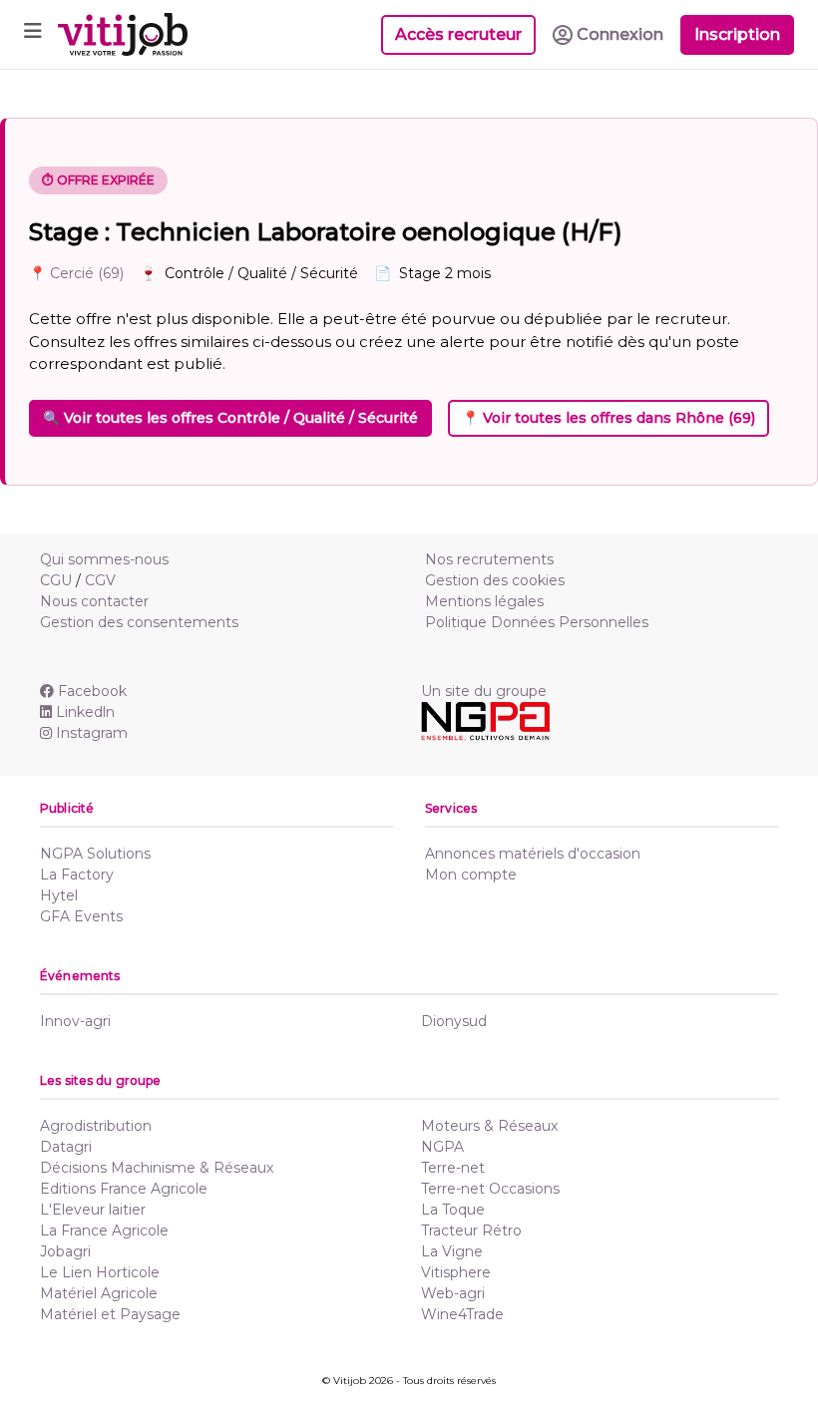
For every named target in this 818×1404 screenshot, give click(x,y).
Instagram (92, 733)
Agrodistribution (96, 1126)
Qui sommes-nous (104, 559)
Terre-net (453, 1168)
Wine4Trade (462, 1314)
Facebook (92, 691)
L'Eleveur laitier (93, 1210)
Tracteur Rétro (471, 1230)
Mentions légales (484, 601)
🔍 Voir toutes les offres (230, 418)
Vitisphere (456, 1272)
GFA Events (81, 916)
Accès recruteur (458, 34)
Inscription (737, 34)
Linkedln (85, 712)
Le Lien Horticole (100, 1272)
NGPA (442, 1147)
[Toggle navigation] (33, 34)
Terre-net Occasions (490, 1189)
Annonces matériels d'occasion (532, 854)
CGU (56, 580)
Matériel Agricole (99, 1293)
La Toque (453, 1210)
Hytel (59, 895)
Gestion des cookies (495, 580)
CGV (100, 580)
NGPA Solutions (95, 854)
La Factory (77, 874)
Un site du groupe (484, 691)
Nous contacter (94, 601)
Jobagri (65, 1251)
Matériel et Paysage (110, 1314)
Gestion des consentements (139, 622)
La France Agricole (104, 1230)
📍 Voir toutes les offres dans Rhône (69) (608, 418)
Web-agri (453, 1293)
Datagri (66, 1147)
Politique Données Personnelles (536, 622)
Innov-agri (75, 1021)
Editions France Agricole (123, 1189)
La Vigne (452, 1251)
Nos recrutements (489, 559)
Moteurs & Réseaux (489, 1126)
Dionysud (454, 1021)
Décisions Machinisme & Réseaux (156, 1168)
